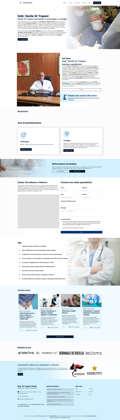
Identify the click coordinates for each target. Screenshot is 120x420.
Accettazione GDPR (66, 219)
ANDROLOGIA (78, 392)
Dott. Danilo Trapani (26, 311)
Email (62, 194)
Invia (81, 232)
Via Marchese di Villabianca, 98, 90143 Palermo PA (29, 393)
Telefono (84, 194)
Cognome (85, 187)
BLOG (90, 394)
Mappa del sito (66, 417)
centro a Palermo (70, 82)
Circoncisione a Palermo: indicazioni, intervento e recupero (91, 313)
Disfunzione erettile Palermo (69, 312)
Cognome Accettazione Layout (68, 201)
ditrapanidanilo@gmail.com (26, 399)
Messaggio (64, 207)
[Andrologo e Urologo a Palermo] (26, 3)
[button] (45, 246)
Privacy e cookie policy (56, 417)
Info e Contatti (97, 3)
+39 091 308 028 (23, 396)
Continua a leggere (32, 330)
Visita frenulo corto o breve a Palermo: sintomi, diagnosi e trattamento (27, 316)
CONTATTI (91, 392)
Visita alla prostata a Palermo (54, 389)
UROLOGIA (77, 394)
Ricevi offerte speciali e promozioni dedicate (73, 228)
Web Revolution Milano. (91, 416)
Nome (62, 187)
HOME (76, 389)
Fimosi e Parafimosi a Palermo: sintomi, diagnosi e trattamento (49, 313)
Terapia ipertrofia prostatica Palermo (56, 397)
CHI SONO (91, 389)
